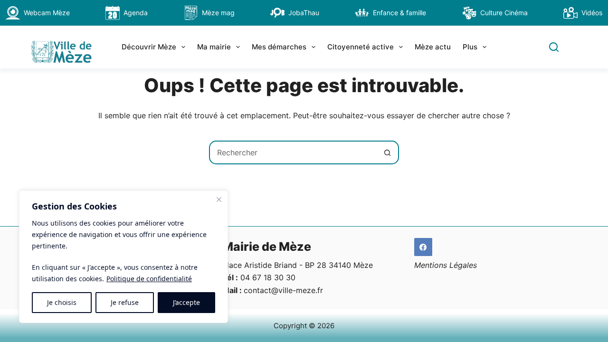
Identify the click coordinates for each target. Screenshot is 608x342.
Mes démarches (279, 46)
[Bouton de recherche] (387, 152)
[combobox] (293, 152)
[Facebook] (423, 247)
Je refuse (125, 302)
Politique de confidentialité (149, 278)
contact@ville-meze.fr (283, 290)
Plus (470, 46)
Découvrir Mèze (149, 46)
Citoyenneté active (360, 46)
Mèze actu (433, 46)
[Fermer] (219, 199)
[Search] (554, 47)
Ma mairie (214, 46)
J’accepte (186, 302)
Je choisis (61, 302)
